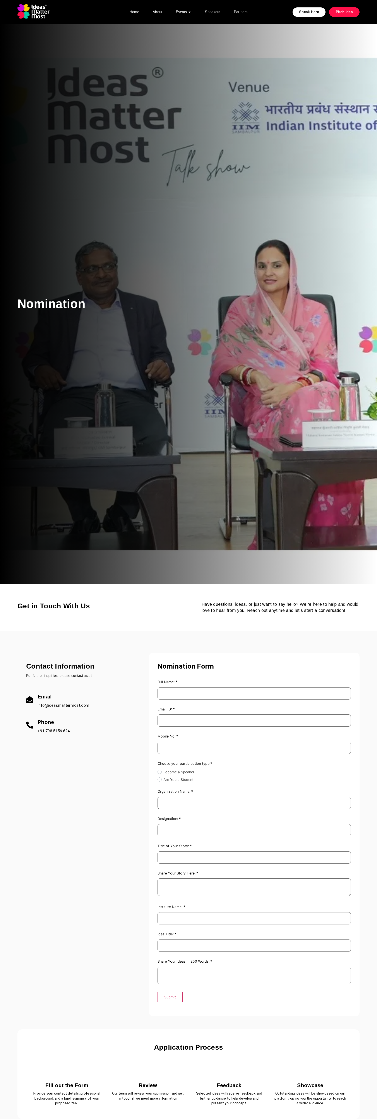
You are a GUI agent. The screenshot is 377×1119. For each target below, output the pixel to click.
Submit (170, 997)
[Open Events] (189, 12)
